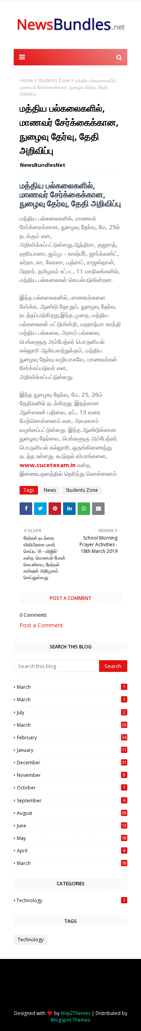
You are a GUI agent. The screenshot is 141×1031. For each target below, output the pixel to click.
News (50, 490)
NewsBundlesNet (42, 164)
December (72, 762)
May (72, 838)
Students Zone (54, 80)
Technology (70, 900)
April (71, 850)
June (72, 825)
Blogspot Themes (70, 1020)
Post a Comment (41, 625)
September (71, 800)
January (72, 750)
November (71, 775)
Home (26, 80)
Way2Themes (75, 1013)
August (72, 813)
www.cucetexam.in (48, 465)
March (71, 687)
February (72, 737)
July (71, 712)
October (71, 787)
